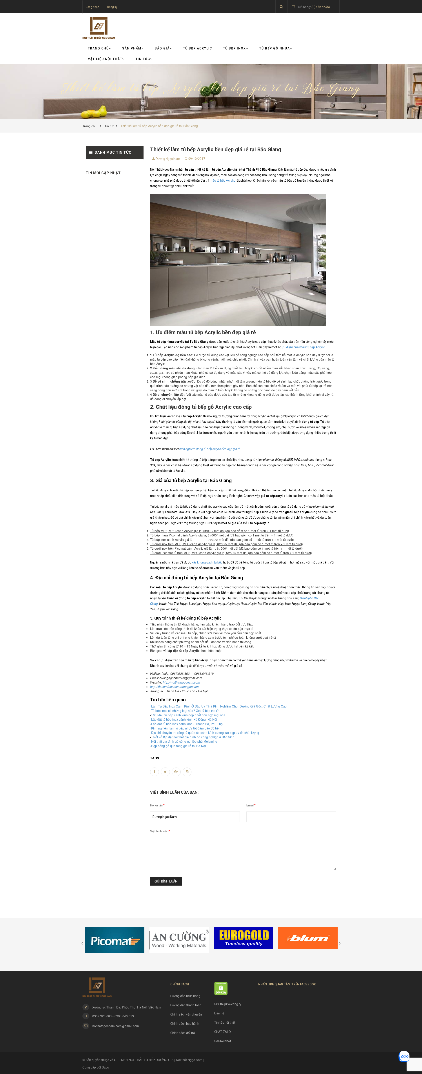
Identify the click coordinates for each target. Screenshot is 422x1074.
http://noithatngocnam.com (181, 682)
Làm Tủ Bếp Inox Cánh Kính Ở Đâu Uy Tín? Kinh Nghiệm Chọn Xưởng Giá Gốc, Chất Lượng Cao (219, 706)
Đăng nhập (92, 7)
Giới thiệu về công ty (227, 1004)
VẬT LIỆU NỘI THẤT (105, 59)
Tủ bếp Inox (234, 48)
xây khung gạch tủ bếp (207, 562)
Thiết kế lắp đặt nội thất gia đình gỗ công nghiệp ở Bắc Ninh (192, 737)
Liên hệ (219, 1013)
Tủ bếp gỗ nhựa (274, 48)
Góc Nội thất (222, 1041)
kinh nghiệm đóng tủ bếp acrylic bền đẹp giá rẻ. (210, 449)
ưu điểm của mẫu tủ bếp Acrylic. (304, 347)
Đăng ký (112, 7)
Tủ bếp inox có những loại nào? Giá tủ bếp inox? (185, 710)
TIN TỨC (143, 59)
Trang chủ (98, 48)
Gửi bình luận (166, 881)
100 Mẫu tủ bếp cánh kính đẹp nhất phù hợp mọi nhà (188, 715)
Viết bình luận (160, 831)
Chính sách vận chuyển (186, 1014)
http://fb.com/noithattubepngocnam (174, 686)
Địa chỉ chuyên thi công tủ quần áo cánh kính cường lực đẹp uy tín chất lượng (205, 732)
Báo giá (162, 48)
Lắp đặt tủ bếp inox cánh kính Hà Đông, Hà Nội (184, 719)
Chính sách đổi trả (182, 1033)
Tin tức (109, 126)
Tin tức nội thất (224, 1022)
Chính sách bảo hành (184, 1023)
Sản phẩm (131, 48)
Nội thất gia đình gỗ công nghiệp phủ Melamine (184, 741)
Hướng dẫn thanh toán (185, 1005)
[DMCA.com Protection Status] (221, 988)
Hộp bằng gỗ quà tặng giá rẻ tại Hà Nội (178, 746)
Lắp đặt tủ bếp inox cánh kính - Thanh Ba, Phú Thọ (187, 724)
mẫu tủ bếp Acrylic (222, 180)
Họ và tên (157, 805)
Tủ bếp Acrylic (197, 48)
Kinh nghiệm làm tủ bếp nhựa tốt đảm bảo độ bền (185, 728)
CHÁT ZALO (222, 1032)
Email (251, 805)
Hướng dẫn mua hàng (185, 996)
